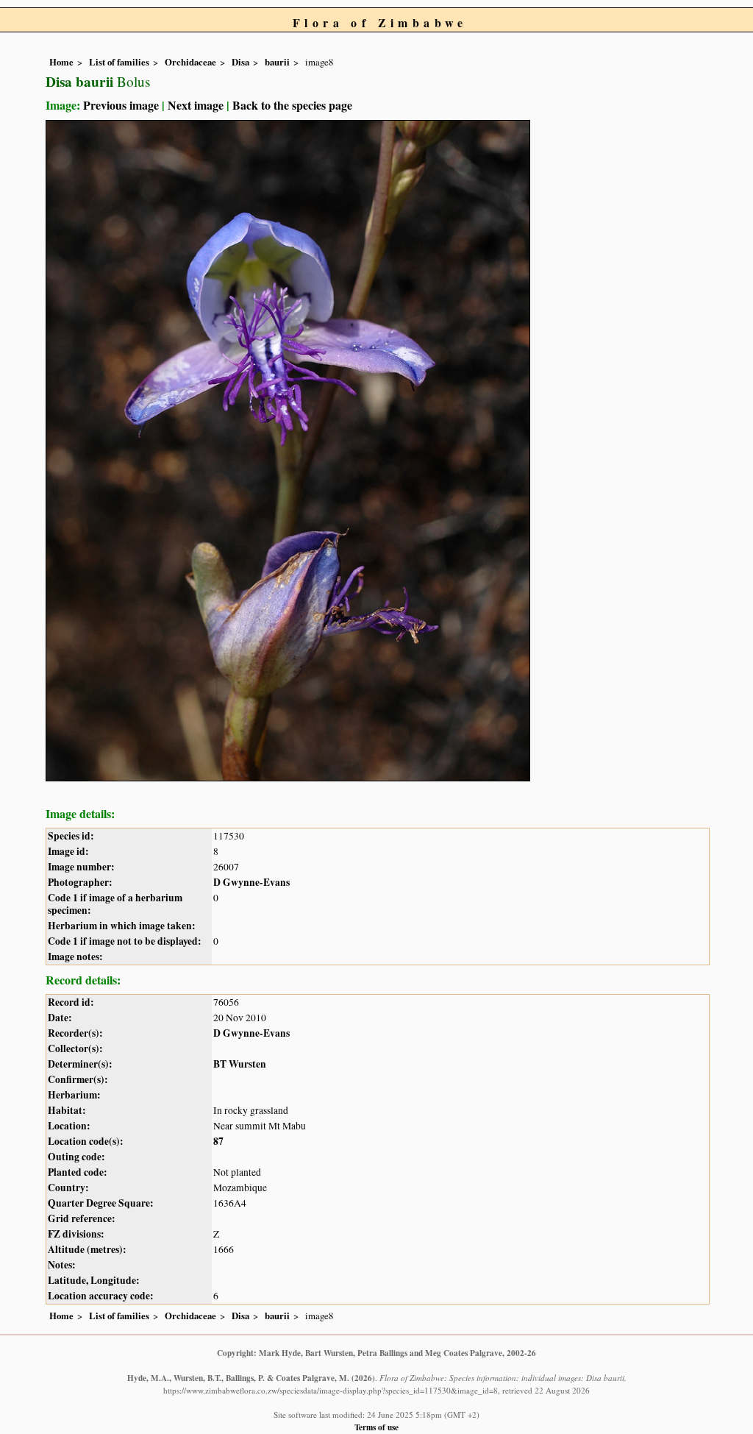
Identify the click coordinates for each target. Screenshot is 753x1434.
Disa (240, 61)
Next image (196, 104)
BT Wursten (239, 1064)
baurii (277, 61)
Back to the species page (292, 104)
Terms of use (376, 1427)
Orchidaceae (190, 61)
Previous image (121, 104)
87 (218, 1141)
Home (61, 61)
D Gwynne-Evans (251, 882)
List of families (119, 61)
